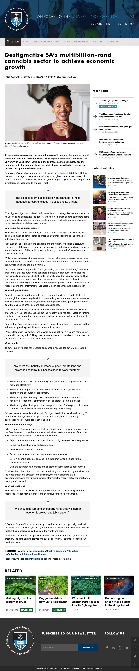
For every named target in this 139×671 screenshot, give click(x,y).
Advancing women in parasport (119, 178)
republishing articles (32, 558)
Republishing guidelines (92, 668)
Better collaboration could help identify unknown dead (119, 209)
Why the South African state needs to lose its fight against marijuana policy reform (86, 602)
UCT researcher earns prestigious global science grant (116, 128)
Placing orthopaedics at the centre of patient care (121, 240)
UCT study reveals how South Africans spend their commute (118, 194)
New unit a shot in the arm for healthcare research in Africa (112, 140)
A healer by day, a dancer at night (113, 101)
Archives (97, 42)
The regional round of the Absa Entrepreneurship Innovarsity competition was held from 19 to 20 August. (119, 229)
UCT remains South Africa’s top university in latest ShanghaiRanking (115, 153)
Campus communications (46, 42)
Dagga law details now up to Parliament (53, 600)
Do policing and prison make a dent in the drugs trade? (117, 602)
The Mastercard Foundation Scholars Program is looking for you (115, 115)
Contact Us (112, 42)
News (26, 42)
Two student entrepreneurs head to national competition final (120, 225)
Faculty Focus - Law (115, 578)
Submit (88, 647)
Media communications (76, 42)
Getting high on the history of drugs (18, 600)
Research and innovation (19, 578)
